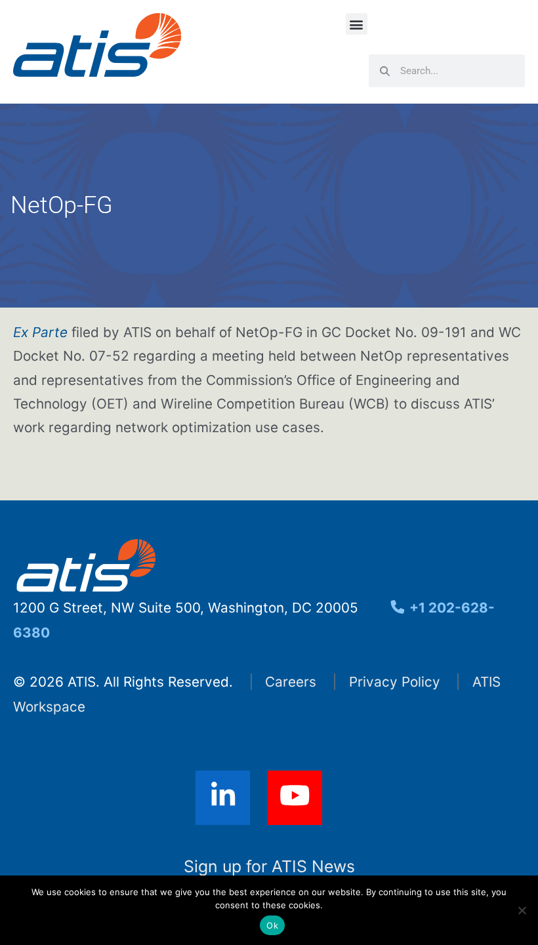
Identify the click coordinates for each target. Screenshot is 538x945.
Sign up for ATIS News (269, 866)
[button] (356, 24)
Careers (290, 682)
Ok (272, 925)
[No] (521, 910)
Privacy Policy (394, 682)
